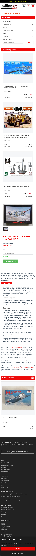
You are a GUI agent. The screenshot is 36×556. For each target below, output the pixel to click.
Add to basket (9, 261)
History (3, 485)
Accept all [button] (18, 549)
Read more (12, 545)
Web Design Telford (6, 500)
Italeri (21, 367)
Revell (17, 367)
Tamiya (26, 367)
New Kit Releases (6, 467)
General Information (7, 507)
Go (29, 42)
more (32, 367)
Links (2, 516)
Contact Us (4, 483)
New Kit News (5, 471)
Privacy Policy (11, 494)
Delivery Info (7, 283)
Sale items (19, 12)
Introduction (4, 478)
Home (2, 12)
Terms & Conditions (21, 494)
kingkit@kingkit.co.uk (8, 535)
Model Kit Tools (5, 469)
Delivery (3, 512)
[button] (18, 553)
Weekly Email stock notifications (17, 452)
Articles (3, 494)
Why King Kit (4, 487)
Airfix (13, 367)
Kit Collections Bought (7, 465)
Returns (3, 514)
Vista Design (17, 500)
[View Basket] (28, 6)
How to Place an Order (7, 510)
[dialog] (18, 546)
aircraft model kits (17, 347)
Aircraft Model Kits (10, 12)
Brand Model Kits (6, 463)
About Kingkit (5, 480)
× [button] (34, 538)
